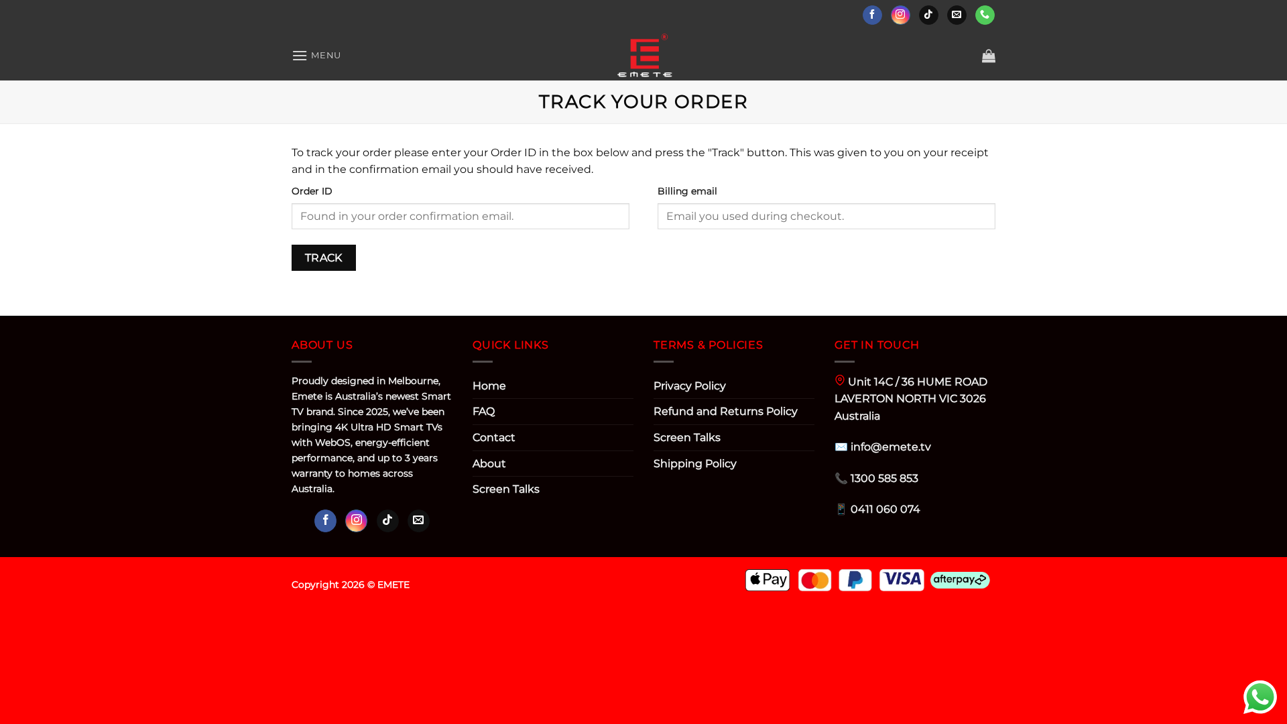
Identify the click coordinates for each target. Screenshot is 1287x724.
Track (324, 257)
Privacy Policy (690, 385)
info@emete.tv (891, 446)
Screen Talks (506, 489)
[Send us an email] (957, 15)
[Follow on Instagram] (900, 15)
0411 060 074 (885, 509)
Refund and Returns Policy (726, 411)
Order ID (312, 191)
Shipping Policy (695, 463)
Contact (494, 437)
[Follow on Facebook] (872, 15)
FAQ (484, 411)
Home (489, 385)
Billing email (687, 191)
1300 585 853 (884, 478)
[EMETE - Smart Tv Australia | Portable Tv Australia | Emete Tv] (643, 55)
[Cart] (988, 55)
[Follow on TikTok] (928, 15)
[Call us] (985, 15)
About (489, 463)
